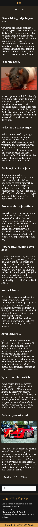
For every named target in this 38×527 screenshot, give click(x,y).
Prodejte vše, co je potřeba (17, 206)
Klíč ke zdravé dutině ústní (13, 512)
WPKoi (31, 524)
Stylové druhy (10, 290)
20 (20, 477)
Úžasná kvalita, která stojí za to (17, 248)
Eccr (19, 3)
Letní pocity (7, 509)
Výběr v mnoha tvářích (15, 377)
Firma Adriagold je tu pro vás (17, 20)
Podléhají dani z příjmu (15, 168)
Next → (26, 477)
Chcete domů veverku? (11, 507)
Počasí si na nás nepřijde (16, 127)
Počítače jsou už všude (15, 415)
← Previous (6, 477)
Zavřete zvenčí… (11, 333)
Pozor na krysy (10, 61)
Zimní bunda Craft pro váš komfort (17, 504)
